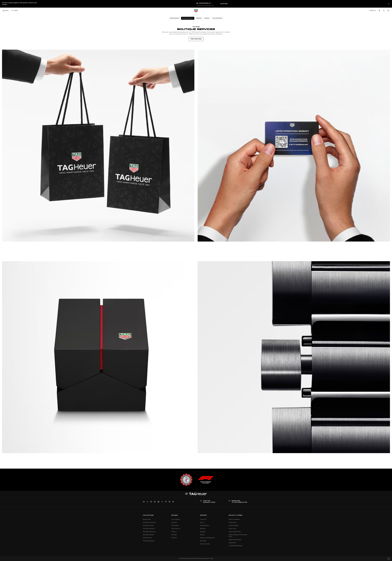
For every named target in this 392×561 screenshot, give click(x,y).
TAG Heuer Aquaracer (149, 531)
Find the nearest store (209, 501)
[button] (383, 10)
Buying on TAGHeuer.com (207, 537)
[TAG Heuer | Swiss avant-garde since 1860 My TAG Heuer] (196, 494)
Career (174, 531)
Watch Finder (147, 519)
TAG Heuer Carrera (148, 525)
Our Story (174, 522)
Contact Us (203, 519)
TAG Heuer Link (147, 537)
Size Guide (203, 541)
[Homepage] (196, 10)
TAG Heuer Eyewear (148, 541)
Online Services (204, 525)
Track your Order (205, 544)
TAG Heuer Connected (149, 522)
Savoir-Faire (175, 525)
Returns (202, 534)
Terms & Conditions (234, 519)
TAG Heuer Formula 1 (149, 528)
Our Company (176, 519)
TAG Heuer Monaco (148, 534)
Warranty (202, 528)
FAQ (201, 522)
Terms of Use (232, 528)
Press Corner (175, 528)
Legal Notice (232, 542)
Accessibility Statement (235, 545)
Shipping (202, 531)
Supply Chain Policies (235, 539)
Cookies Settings (233, 525)
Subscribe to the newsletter (239, 501)
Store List (174, 537)
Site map (174, 534)
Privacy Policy (233, 522)
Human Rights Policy (235, 531)
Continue (225, 3)
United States (203, 3)
